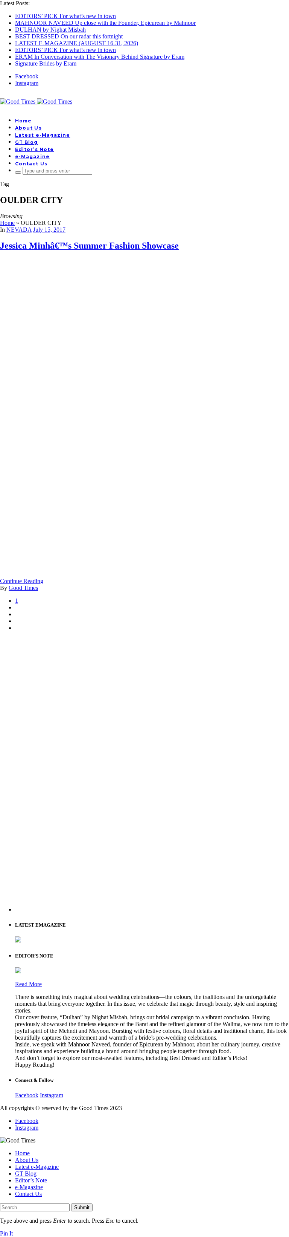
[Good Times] (36, 101)
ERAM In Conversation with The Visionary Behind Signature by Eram (99, 56)
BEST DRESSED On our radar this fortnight (69, 36)
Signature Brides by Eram (45, 63)
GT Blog (26, 142)
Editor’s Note (34, 149)
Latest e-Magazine (42, 135)
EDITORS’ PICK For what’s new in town (65, 16)
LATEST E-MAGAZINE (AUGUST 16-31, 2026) (76, 43)
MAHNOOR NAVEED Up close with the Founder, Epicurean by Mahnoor (105, 23)
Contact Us (31, 163)
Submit (82, 1207)
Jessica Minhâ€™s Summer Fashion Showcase (89, 245)
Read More (28, 984)
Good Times (23, 588)
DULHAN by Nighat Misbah (50, 29)
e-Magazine (32, 156)
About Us (28, 128)
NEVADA (19, 229)
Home (23, 121)
